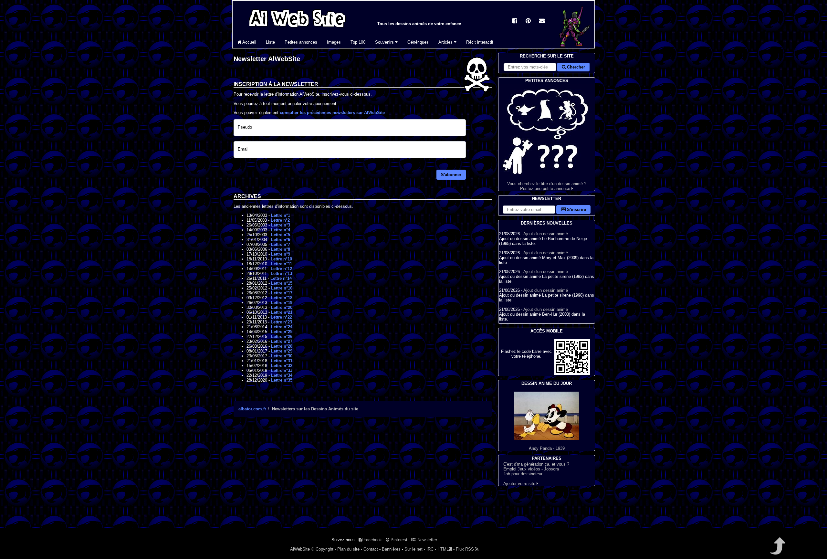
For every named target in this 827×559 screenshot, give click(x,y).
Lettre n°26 (281, 336)
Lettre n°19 (281, 302)
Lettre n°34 (281, 375)
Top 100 (358, 42)
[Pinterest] (528, 21)
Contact (370, 549)
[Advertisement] (363, 478)
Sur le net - (414, 549)
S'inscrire (576, 209)
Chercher (575, 67)
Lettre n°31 (281, 360)
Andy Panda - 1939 (547, 448)
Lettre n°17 (281, 292)
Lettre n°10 (281, 259)
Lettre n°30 (281, 355)
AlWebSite (300, 549)
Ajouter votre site (520, 483)
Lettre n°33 (281, 370)
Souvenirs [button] (385, 42)
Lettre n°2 (280, 220)
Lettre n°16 (281, 288)
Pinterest (398, 539)
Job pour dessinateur (522, 473)
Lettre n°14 (281, 278)
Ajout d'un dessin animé (545, 233)
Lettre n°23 (281, 322)
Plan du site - (349, 549)
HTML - (446, 549)
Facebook (372, 539)
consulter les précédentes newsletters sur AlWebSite (332, 112)
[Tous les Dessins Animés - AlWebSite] (297, 28)
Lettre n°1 (280, 215)
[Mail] (542, 21)
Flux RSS (465, 549)
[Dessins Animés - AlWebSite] (573, 46)
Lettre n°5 (280, 234)
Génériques (418, 42)
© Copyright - (323, 549)
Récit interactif (479, 42)
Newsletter (426, 539)
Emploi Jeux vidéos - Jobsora (531, 469)
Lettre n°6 (280, 239)
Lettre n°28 (281, 346)
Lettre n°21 (281, 312)
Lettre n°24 (281, 326)
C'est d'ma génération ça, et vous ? (536, 464)
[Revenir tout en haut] (777, 550)
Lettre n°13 (281, 273)
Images (334, 42)
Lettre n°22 (281, 317)
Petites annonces (301, 42)
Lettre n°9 (280, 254)
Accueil (248, 42)
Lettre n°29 (281, 351)
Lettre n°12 (281, 268)
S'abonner (451, 174)
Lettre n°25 (281, 331)
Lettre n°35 (281, 380)
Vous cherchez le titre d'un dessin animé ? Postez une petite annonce (546, 186)
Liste (270, 42)
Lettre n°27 (281, 341)
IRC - (431, 549)
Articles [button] (446, 42)
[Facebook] (514, 21)
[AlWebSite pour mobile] (572, 373)
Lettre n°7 (280, 244)
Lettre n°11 (281, 263)
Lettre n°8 (280, 249)
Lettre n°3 (280, 225)
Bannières (391, 549)
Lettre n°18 (281, 297)
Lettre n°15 (281, 283)
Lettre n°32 (281, 365)
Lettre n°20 (281, 307)
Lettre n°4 (280, 229)
